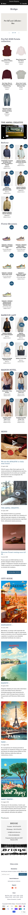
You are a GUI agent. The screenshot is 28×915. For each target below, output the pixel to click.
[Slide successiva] (18, 32)
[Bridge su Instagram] (15, 888)
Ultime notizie (14, 864)
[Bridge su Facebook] (12, 888)
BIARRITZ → (5, 683)
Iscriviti (23, 874)
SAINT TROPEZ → (7, 799)
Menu (4, 3)
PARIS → (4, 742)
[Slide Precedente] (9, 32)
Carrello (24, 3)
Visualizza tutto (14, 572)
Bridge (14, 9)
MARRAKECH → (7, 625)
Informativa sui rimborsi (14, 881)
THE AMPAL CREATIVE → (11, 508)
